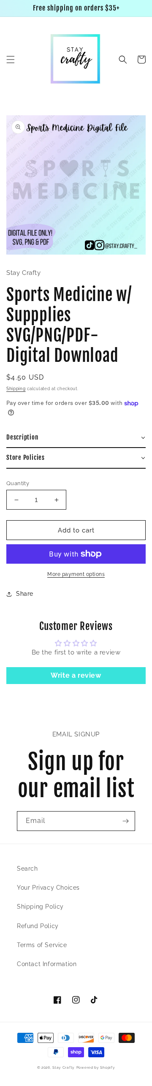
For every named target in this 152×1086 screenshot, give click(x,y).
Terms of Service (42, 945)
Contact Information (46, 964)
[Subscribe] (125, 821)
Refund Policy (38, 926)
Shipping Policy (40, 906)
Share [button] (24, 593)
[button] (10, 59)
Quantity (17, 483)
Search (27, 868)
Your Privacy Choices (48, 887)
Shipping (16, 388)
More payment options (76, 574)
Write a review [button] (76, 675)
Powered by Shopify (95, 1067)
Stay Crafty (63, 1067)
